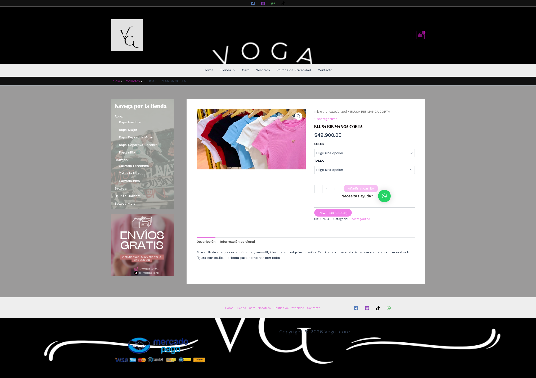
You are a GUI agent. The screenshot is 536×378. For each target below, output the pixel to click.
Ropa (119, 116)
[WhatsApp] (273, 3)
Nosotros (263, 70)
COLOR (319, 144)
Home (208, 70)
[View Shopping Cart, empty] (420, 35)
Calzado (121, 160)
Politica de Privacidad (294, 70)
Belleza (120, 188)
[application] (233, 70)
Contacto (325, 70)
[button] (298, 116)
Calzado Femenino (134, 166)
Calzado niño (129, 181)
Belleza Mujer (126, 203)
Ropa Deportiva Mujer (136, 137)
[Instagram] (263, 3)
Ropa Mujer (128, 130)
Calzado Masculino (134, 173)
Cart (245, 70)
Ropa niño (127, 152)
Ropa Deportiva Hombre (138, 145)
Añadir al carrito (361, 188)
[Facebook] (253, 3)
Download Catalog (333, 213)
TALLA (319, 160)
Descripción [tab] (206, 242)
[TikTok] (283, 3)
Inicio (318, 112)
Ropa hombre (130, 122)
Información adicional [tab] (237, 242)
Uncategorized (336, 112)
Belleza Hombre (128, 196)
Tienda (225, 70)
